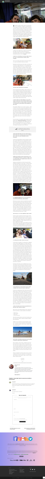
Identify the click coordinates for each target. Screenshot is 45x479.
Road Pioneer (14, 389)
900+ (27, 466)
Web (14, 415)
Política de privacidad (22, 418)
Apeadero (7, 1)
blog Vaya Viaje (28, 52)
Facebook (25, 53)
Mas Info (34, 452)
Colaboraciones (21, 470)
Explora (36, 1)
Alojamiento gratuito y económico (13, 470)
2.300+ (30, 466)
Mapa (27, 1)
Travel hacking (10, 473)
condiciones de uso (17, 454)
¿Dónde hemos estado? (12, 469)
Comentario (15, 399)
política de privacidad (24, 454)
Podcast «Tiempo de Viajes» (33, 471)
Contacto (31, 1)
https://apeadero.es (17, 374)
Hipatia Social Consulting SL (22, 120)
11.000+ (23, 466)
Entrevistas (10, 471)
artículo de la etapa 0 (18, 197)
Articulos (22, 359)
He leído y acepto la (19, 418)
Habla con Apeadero (22, 469)
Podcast (23, 1)
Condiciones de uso (22, 471)
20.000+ (15, 466)
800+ (19, 466)
